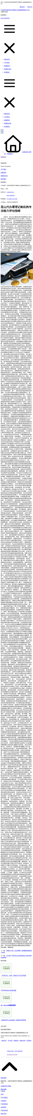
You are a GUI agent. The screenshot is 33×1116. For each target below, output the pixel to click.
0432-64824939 (5, 18)
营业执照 (3, 1078)
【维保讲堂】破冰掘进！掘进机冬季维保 (13, 1020)
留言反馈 (3, 1113)
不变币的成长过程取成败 (8, 990)
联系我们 (3, 179)
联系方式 (29, 7)
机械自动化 (4, 175)
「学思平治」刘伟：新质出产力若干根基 (13, 975)
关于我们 (3, 169)
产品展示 (3, 1100)
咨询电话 (3, 1107)
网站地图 (3, 1089)
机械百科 (10, 154)
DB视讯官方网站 (6, 1086)
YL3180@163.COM (12, 1054)
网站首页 (22, 7)
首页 (2, 1094)
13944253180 (10, 192)
